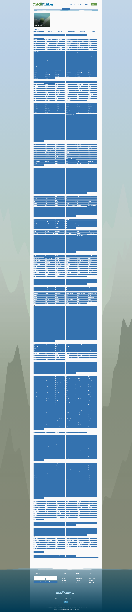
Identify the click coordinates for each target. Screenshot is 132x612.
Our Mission (91, 576)
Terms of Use (77, 609)
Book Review (36, 19)
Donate (93, 4)
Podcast (40, 19)
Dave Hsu (37, 25)
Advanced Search (79, 582)
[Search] (98, 4)
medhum (43, 4)
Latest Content (79, 578)
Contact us (91, 582)
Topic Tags (78, 580)
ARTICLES (63, 576)
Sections (72, 4)
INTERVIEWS (64, 580)
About (87, 4)
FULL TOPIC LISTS (37, 29)
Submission (91, 580)
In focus (77, 576)
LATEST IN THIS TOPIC (38, 11)
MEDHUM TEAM (92, 578)
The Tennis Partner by (39, 21)
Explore (80, 4)
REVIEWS (63, 578)
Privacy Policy (72, 609)
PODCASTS (64, 582)
